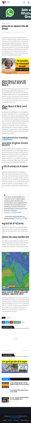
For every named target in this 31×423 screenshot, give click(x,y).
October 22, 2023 (19, 218)
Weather (8, 23)
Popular (5, 379)
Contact (16, 420)
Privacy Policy (24, 420)
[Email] (19, 322)
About (10, 420)
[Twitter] (7, 322)
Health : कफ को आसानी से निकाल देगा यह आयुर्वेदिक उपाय (19, 398)
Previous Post (6, 350)
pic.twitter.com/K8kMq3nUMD (12, 212)
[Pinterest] (11, 322)
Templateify (14, 416)
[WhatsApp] (15, 322)
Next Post (25, 350)
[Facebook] (3, 322)
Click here (8, 139)
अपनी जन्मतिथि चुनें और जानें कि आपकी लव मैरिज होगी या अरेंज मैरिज (19, 383)
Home (3, 23)
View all (27, 327)
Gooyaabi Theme (15, 418)
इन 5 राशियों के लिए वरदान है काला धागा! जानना (19, 391)
